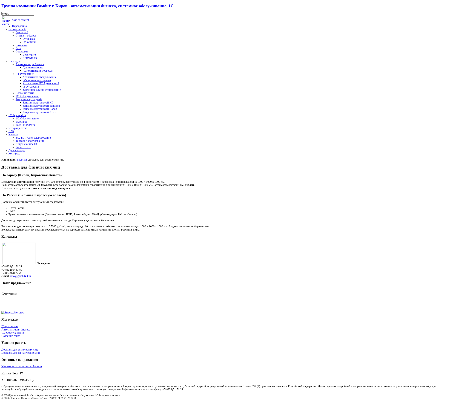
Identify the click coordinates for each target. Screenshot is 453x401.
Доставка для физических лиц (19, 349)
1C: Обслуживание (12, 332)
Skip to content (20, 19)
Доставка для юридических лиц (20, 352)
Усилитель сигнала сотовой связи (21, 366)
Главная (22, 159)
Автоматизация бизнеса (15, 329)
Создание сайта (10, 335)
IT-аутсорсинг (9, 326)
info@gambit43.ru (20, 275)
